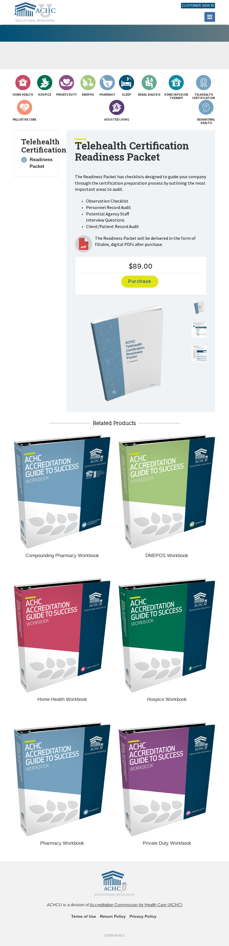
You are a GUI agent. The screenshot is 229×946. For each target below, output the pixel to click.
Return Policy (113, 916)
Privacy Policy (143, 916)
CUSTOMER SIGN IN (198, 6)
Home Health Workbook (62, 699)
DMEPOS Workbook (166, 555)
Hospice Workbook (167, 699)
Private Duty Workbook (167, 843)
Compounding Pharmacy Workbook (62, 555)
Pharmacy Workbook (62, 843)
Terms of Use (83, 916)
